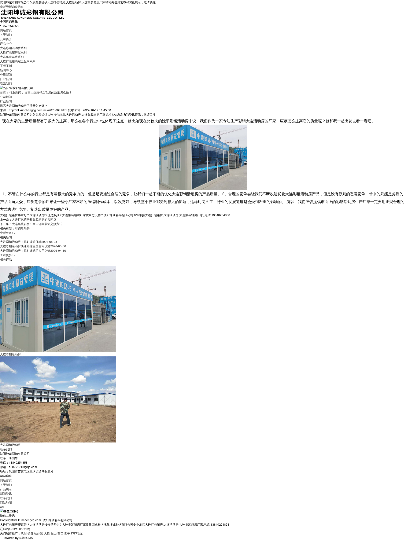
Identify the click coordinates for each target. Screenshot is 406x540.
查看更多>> (7, 233)
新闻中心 (6, 70)
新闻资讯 (6, 493)
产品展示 (6, 489)
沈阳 (24, 533)
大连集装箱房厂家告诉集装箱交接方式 (37, 224)
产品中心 (6, 43)
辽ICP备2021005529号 (15, 529)
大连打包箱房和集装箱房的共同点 (34, 219)
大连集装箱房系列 (12, 57)
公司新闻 (6, 74)
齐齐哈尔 (77, 533)
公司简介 (6, 39)
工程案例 (6, 65)
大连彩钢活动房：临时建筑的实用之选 (33, 250)
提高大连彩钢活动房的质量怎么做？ (48, 92)
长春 (30, 533)
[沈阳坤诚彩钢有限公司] (32, 13)
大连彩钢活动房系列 (13, 48)
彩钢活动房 (22, 228)
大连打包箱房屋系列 (13, 52)
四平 (67, 533)
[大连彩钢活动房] (58, 308)
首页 (3, 92)
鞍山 (54, 533)
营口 (60, 533)
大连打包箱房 (56, 2)
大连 (47, 533)
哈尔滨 (38, 533)
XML (3, 507)
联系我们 (6, 83)
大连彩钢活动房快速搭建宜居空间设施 (33, 246)
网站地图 (6, 502)
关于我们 (6, 34)
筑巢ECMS (25, 538)
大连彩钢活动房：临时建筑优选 (28, 241)
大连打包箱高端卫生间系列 (18, 61)
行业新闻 (6, 79)
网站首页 (6, 30)
